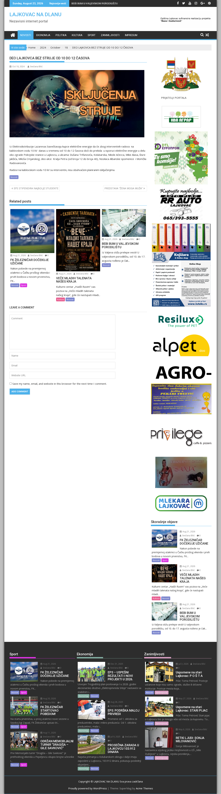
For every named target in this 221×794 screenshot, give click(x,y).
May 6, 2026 (184, 729)
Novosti (25, 35)
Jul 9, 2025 (115, 736)
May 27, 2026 (184, 698)
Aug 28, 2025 (116, 702)
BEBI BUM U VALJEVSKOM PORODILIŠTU (94, 3)
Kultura (77, 35)
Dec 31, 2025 (116, 663)
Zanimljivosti (110, 35)
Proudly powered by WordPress (87, 788)
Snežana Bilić (36, 66)
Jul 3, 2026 (183, 663)
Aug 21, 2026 (19, 255)
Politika (61, 35)
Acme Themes (144, 788)
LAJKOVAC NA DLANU (35, 14)
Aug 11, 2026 (49, 732)
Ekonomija (43, 35)
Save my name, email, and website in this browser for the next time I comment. (59, 383)
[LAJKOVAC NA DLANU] (12, 34)
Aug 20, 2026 (49, 698)
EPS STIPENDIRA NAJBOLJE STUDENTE (36, 188)
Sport (91, 35)
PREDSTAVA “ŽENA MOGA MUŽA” (123, 188)
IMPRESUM (131, 35)
